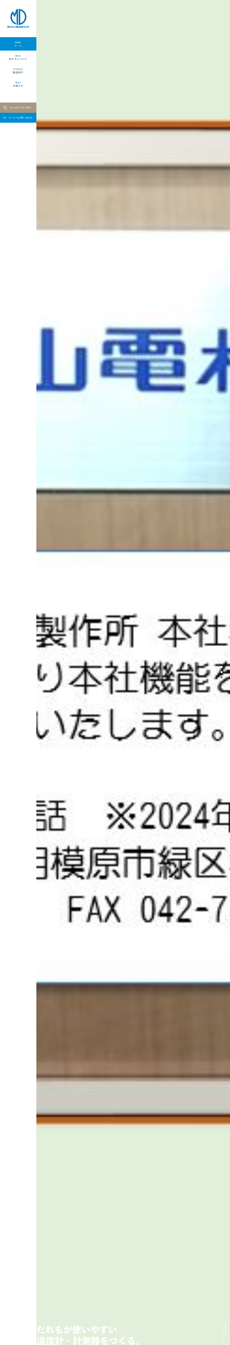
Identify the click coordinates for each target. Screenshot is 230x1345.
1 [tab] (222, 667)
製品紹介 (18, 70)
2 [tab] (222, 672)
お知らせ (18, 84)
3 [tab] (222, 677)
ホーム (18, 44)
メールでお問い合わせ (21, 117)
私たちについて (18, 57)
